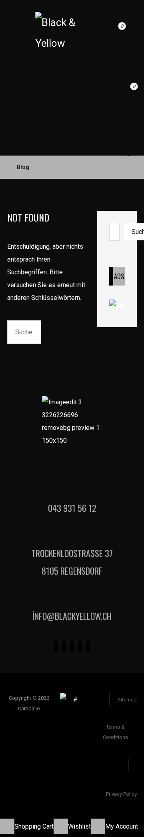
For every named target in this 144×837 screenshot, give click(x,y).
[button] (125, 30)
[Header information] (127, 62)
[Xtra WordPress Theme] (59, 33)
